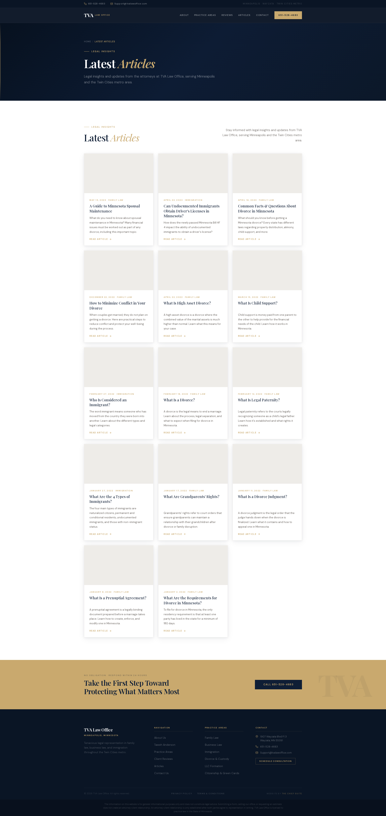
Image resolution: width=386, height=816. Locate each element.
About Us (160, 737)
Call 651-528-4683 (278, 684)
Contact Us (161, 773)
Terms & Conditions (211, 793)
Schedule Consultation (275, 761)
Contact (262, 15)
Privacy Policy (181, 793)
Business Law (213, 745)
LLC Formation (214, 766)
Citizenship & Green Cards (222, 773)
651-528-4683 (96, 3)
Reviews (227, 15)
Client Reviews (163, 759)
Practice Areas (205, 15)
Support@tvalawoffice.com (130, 3)
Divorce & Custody (217, 759)
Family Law (212, 737)
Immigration (212, 752)
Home (87, 41)
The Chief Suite (292, 793)
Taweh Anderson (164, 745)
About (184, 15)
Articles (244, 15)
